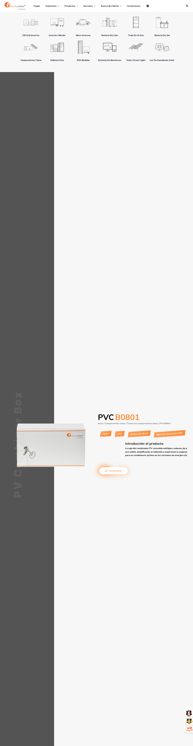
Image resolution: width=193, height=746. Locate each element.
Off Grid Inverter (31, 35)
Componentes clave (30, 60)
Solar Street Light (135, 60)
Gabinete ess (57, 60)
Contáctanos (115, 470)
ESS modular (83, 60)
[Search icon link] (187, 6)
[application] (58, 6)
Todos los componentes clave (142, 423)
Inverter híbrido (57, 35)
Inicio (100, 423)
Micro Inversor (83, 35)
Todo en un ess (136, 35)
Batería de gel (162, 35)
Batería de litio (109, 35)
